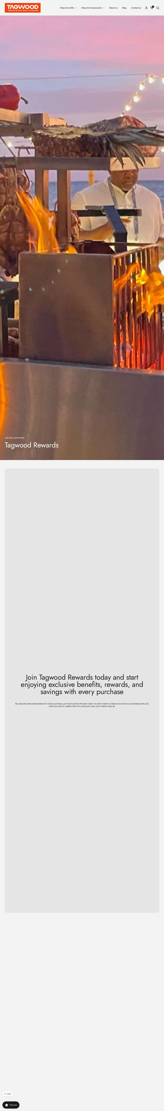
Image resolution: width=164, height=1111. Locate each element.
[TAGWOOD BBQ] (23, 8)
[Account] (146, 7)
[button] (157, 7)
